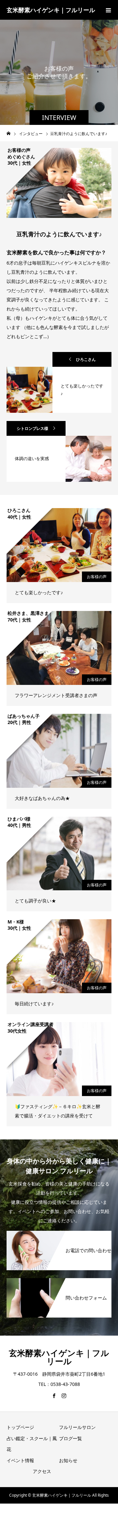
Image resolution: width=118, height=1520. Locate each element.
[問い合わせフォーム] (59, 1282)
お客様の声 (97, 576)
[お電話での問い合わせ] (59, 1235)
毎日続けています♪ (34, 1003)
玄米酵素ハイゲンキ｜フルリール (51, 10)
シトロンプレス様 (32, 428)
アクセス (42, 1471)
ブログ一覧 (70, 1438)
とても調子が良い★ (35, 901)
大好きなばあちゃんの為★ (42, 798)
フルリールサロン (77, 1427)
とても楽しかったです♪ (39, 592)
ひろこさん (86, 359)
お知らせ (68, 1460)
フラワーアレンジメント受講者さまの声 (56, 695)
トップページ (20, 1427)
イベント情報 (20, 1460)
